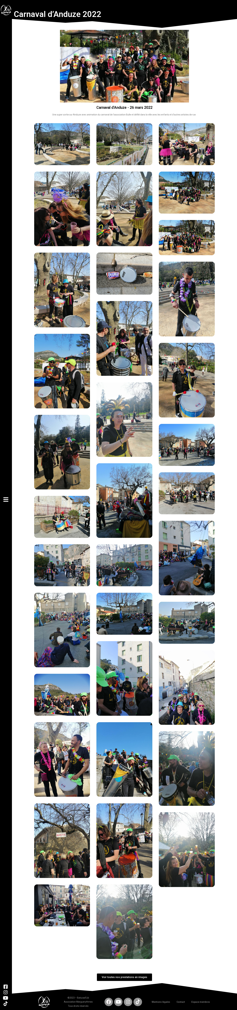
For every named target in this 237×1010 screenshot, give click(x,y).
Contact (181, 1002)
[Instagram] (128, 1002)
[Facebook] (108, 1002)
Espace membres (200, 1002)
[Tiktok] (137, 1002)
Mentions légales (161, 1002)
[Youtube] (118, 1002)
